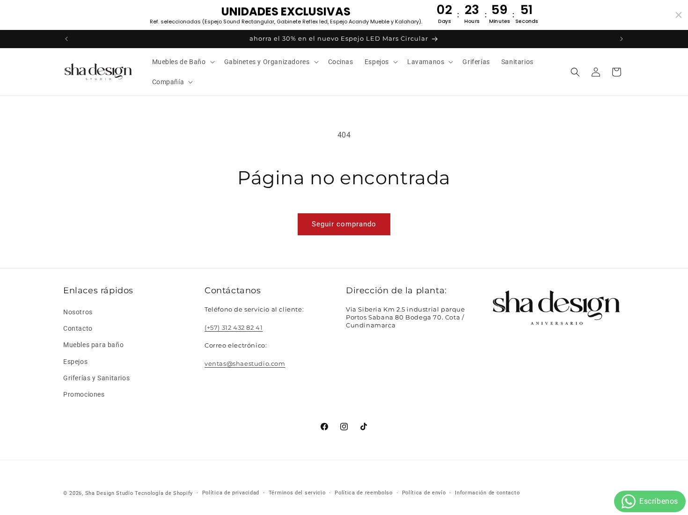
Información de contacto (487, 493)
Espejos (75, 361)
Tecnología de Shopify (164, 493)
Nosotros (78, 312)
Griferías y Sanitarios (96, 378)
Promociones (84, 394)
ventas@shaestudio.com (245, 363)
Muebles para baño (93, 345)
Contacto (78, 328)
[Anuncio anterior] (66, 39)
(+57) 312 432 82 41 (234, 327)
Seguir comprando (344, 224)
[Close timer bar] (678, 15)
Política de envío (424, 493)
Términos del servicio (297, 493)
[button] (182, 62)
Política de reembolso (364, 493)
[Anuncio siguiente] (621, 39)
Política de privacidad (230, 493)
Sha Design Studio (109, 493)
